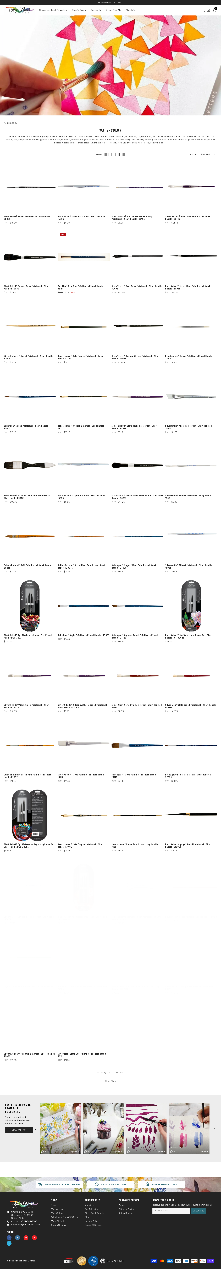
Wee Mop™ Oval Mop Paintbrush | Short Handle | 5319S (81, 287)
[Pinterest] (26, 1237)
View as (99, 155)
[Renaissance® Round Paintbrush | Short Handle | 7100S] (191, 327)
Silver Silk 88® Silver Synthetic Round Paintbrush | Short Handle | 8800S (83, 706)
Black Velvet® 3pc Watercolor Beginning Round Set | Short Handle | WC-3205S (30, 845)
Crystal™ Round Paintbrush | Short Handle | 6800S (28, 986)
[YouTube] (34, 1237)
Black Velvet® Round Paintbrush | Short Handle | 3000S (27, 217)
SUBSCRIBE (198, 1211)
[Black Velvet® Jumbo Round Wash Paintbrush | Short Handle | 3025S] (137, 466)
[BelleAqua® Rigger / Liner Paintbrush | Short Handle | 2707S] (137, 536)
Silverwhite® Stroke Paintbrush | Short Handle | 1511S (82, 776)
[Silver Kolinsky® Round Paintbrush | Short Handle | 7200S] (30, 327)
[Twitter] (9, 1243)
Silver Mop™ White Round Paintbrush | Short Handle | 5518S (190, 706)
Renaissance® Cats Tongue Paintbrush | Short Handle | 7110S (81, 845)
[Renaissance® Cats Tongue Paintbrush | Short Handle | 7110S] (84, 815)
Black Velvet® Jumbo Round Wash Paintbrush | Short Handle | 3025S (137, 496)
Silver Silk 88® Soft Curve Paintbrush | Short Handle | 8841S (187, 217)
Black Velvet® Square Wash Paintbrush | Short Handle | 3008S (27, 287)
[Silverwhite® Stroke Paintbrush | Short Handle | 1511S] (84, 746)
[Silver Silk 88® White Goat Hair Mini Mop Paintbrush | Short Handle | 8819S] (137, 187)
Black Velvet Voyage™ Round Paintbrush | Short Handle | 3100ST (188, 845)
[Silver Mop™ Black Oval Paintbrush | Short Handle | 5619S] (84, 1025)
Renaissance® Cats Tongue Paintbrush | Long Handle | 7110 (80, 357)
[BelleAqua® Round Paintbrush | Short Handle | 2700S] (30, 397)
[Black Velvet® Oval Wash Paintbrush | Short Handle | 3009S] (137, 257)
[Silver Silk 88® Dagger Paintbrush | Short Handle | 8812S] (191, 957)
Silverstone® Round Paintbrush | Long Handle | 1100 (191, 917)
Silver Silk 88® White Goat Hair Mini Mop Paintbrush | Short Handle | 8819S (132, 217)
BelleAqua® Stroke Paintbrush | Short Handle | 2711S (135, 776)
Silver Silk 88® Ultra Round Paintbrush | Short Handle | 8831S (134, 427)
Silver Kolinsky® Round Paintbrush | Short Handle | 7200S (29, 357)
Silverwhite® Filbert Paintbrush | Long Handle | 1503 (189, 496)
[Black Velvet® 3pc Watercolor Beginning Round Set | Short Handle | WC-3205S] (30, 815)
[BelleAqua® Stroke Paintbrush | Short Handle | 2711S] (137, 746)
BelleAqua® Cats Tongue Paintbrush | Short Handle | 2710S (83, 987)
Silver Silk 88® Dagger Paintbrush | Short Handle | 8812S (190, 987)
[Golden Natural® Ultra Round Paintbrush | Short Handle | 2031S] (30, 746)
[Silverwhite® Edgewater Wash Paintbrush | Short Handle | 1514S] (137, 888)
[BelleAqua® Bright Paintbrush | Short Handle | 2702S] (191, 746)
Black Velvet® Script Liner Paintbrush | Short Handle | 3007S (187, 287)
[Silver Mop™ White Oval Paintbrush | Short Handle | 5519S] (137, 676)
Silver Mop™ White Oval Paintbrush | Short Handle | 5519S (137, 706)
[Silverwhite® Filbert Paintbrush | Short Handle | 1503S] (191, 536)
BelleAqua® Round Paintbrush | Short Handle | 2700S (26, 427)
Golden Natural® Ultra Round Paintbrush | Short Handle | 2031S (27, 776)
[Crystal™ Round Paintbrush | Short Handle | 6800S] (30, 957)
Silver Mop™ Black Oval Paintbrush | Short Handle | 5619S (83, 1055)
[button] (106, 154)
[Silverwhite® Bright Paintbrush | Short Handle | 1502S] (84, 466)
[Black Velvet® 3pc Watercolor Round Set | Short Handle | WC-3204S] (191, 606)
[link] (110, 65)
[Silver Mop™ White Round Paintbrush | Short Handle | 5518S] (191, 676)
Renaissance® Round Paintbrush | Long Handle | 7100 (135, 845)
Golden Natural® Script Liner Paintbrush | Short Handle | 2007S (81, 566)
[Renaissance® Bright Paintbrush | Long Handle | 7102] (84, 397)
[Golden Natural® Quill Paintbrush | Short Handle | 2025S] (30, 536)
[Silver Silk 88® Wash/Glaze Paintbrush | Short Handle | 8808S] (30, 676)
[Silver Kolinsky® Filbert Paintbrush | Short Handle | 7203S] (30, 1025)
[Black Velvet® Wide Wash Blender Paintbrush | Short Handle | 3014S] (30, 466)
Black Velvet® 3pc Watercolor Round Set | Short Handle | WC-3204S (188, 636)
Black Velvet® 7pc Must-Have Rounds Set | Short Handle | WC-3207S (28, 636)
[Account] (208, 10)
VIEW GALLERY (19, 1130)
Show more (110, 1081)
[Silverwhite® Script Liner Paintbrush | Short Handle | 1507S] (30, 888)
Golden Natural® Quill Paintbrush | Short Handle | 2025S (28, 566)
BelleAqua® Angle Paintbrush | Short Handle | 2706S (83, 635)
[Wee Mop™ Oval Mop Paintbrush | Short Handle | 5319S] (84, 257)
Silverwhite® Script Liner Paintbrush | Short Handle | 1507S (30, 918)
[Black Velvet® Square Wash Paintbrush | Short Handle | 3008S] (30, 257)
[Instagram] (17, 1237)
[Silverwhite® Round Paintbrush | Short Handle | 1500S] (84, 187)
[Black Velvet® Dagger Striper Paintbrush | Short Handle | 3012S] (137, 327)
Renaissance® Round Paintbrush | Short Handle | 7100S (189, 357)
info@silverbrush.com (29, 1224)
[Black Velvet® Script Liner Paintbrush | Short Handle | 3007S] (191, 257)
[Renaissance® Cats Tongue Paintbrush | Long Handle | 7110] (84, 327)
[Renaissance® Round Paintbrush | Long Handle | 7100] (137, 815)
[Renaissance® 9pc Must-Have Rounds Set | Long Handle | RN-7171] (137, 957)
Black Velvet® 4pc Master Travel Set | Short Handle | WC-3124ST (83, 918)
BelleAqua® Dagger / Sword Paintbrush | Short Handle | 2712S (135, 636)
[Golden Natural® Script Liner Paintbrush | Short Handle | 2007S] (84, 536)
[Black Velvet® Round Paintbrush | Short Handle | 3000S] (30, 187)
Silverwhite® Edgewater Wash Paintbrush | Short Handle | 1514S (136, 918)
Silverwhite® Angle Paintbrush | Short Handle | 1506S (188, 427)
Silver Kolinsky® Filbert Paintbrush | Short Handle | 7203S (29, 1055)
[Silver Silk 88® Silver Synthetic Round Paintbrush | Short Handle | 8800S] (84, 676)
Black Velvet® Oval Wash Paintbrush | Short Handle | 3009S (137, 287)
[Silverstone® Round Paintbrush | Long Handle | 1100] (191, 888)
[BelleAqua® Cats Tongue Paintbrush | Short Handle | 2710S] (84, 957)
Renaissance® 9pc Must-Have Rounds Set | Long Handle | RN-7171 (135, 987)
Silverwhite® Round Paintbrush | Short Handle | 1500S (81, 217)
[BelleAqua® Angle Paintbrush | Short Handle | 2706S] (84, 606)
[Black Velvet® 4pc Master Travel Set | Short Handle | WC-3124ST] (84, 888)
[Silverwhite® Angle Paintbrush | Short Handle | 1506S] (191, 397)
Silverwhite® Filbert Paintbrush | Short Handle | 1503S (189, 566)
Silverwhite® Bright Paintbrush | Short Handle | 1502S (81, 496)
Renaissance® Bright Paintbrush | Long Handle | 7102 (81, 427)
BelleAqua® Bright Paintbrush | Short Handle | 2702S (188, 776)
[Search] (203, 10)
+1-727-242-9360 (28, 1221)
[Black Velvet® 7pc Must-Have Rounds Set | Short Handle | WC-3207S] (30, 606)
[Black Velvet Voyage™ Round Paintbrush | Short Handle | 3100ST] (191, 815)
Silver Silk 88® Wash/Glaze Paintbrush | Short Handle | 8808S (27, 706)
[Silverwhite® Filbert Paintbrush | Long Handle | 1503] (191, 466)
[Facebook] (9, 1237)
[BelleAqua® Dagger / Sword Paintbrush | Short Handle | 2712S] (137, 606)
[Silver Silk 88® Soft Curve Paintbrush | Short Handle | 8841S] (191, 187)
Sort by (193, 155)
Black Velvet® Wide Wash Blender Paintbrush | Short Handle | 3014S (27, 496)
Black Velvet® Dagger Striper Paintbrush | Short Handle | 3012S (136, 357)
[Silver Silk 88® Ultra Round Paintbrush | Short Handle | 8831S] (137, 397)
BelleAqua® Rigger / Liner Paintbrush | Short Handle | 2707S (134, 566)
